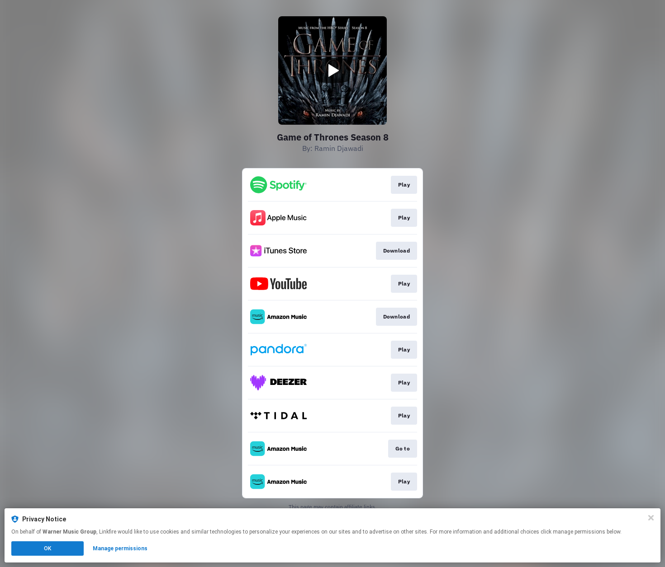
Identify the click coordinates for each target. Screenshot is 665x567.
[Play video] (332, 70)
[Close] (651, 518)
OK (47, 548)
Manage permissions (120, 548)
